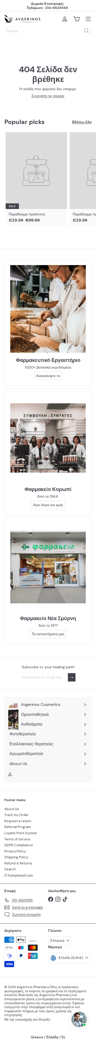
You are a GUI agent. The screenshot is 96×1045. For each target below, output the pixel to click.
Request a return (17, 821)
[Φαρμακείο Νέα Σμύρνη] (48, 567)
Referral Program (17, 827)
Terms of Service (17, 839)
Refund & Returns (18, 863)
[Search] (86, 30)
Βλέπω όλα (82, 122)
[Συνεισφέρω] (72, 677)
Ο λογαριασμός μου (18, 875)
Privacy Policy (15, 851)
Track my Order (16, 815)
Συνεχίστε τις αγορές (48, 95)
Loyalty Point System (20, 833)
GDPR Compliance (18, 845)
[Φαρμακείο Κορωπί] (48, 438)
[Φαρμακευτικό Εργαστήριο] (48, 309)
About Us (11, 809)
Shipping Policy (16, 857)
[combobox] (48, 30)
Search (10, 869)
